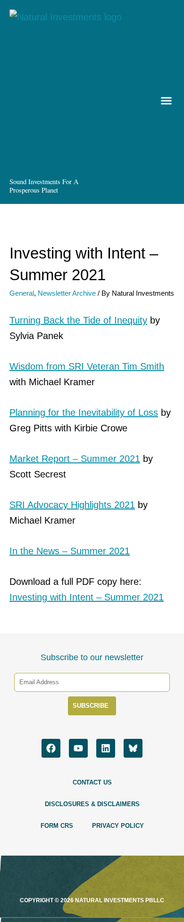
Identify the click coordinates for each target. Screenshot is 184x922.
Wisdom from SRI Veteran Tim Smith (86, 366)
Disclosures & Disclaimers (92, 804)
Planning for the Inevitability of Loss (83, 412)
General (21, 293)
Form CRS (57, 825)
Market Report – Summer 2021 (74, 458)
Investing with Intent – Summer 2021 (86, 597)
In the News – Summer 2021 (69, 551)
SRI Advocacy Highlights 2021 (72, 505)
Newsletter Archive (67, 293)
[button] (166, 102)
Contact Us (92, 782)
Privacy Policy (118, 825)
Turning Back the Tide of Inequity (78, 320)
